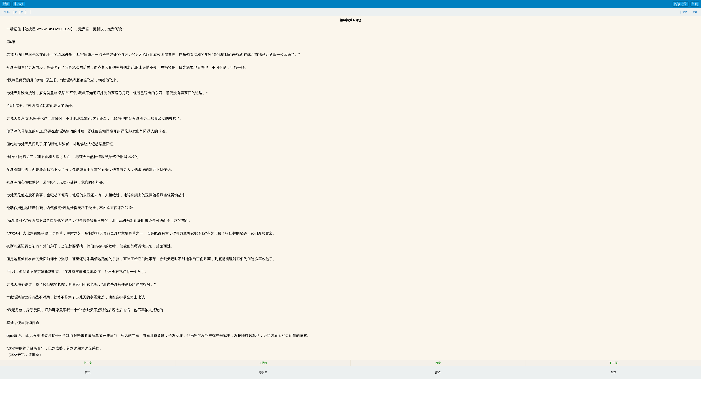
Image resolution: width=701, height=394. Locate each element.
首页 (695, 4)
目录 (438, 362)
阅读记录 (680, 4)
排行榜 (19, 4)
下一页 (613, 362)
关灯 (695, 12)
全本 (613, 372)
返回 (6, 4)
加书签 (262, 362)
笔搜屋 (262, 372)
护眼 (685, 12)
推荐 (438, 372)
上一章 (87, 362)
